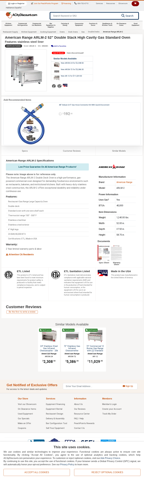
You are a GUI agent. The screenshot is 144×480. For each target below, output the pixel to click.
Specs (25, 151)
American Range (13, 46)
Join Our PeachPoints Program (45, 3)
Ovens (62, 32)
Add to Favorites (59, 46)
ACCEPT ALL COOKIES (36, 472)
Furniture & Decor (93, 24)
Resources (110, 3)
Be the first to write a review (22, 312)
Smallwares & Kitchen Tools (107, 24)
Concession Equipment (79, 24)
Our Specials (23, 418)
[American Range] (112, 166)
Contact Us (79, 428)
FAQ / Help (79, 418)
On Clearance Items (121, 24)
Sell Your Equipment (55, 428)
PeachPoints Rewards (84, 423)
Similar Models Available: (65, 59)
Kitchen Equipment (8, 24)
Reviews (72, 151)
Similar (119, 151)
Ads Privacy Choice (110, 458)
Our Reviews (80, 409)
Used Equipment (135, 24)
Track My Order (109, 414)
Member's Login (109, 404)
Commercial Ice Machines (36, 24)
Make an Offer (24, 423)
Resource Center (82, 414)
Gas (83, 32)
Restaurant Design (54, 414)
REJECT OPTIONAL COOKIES (107, 472)
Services (99, 3)
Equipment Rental (54, 409)
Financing (67, 3)
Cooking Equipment (48, 32)
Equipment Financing (55, 404)
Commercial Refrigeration (23, 24)
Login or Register (17, 4)
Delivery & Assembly (55, 418)
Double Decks (94, 32)
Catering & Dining (65, 24)
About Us (78, 404)
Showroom (123, 3)
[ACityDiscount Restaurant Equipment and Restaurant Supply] (21, 15)
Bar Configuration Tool (56, 423)
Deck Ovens (73, 32)
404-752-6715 (82, 3)
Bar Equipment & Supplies (50, 25)
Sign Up (129, 386)
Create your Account (112, 409)
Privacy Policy (67, 464)
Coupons (22, 428)
